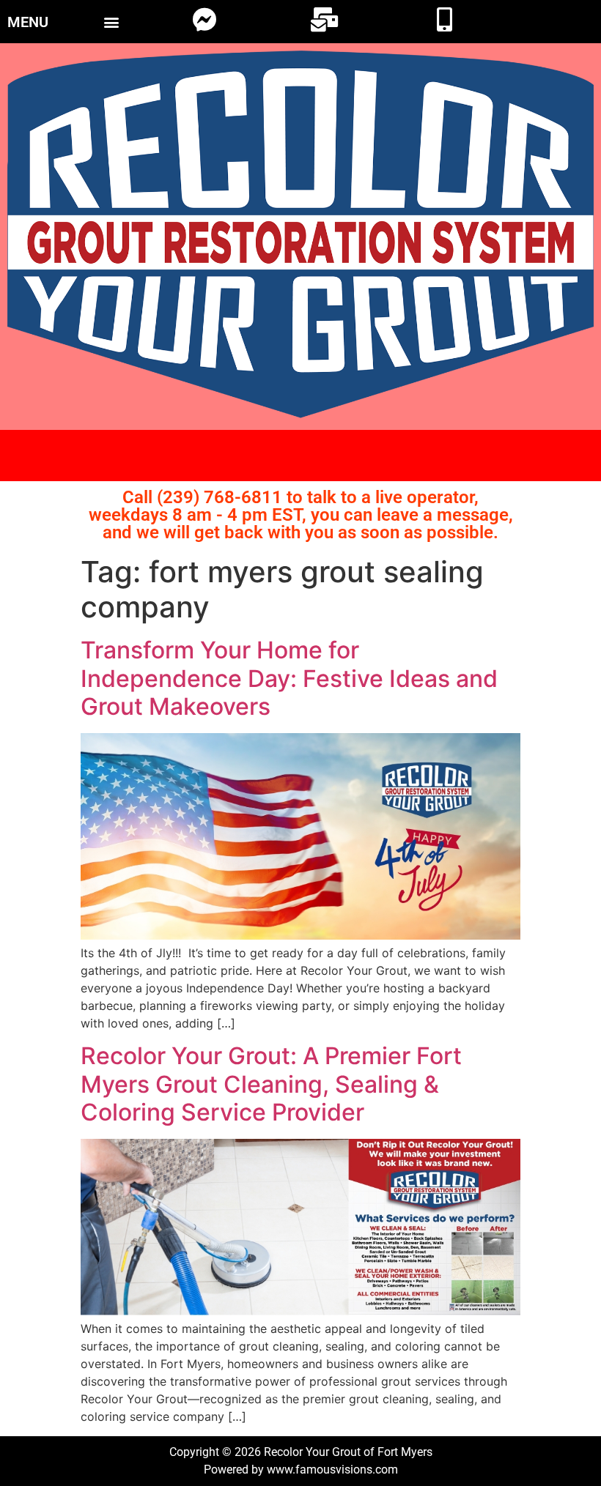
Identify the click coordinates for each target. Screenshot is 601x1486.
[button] (111, 22)
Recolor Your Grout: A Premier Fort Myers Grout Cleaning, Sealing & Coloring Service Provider (271, 1083)
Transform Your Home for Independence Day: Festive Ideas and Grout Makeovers (289, 678)
